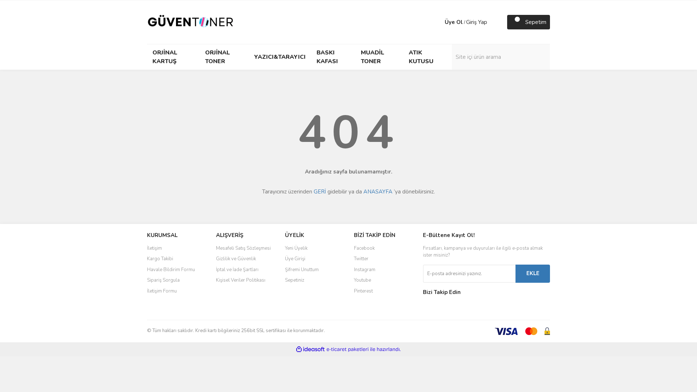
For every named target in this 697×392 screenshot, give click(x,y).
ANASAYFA (377, 191)
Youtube (362, 280)
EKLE (532, 273)
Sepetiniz (294, 280)
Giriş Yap (476, 22)
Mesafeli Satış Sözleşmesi (243, 248)
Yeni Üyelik (296, 248)
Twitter (361, 259)
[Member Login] (437, 22)
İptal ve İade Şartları (237, 269)
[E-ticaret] (347, 349)
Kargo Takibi (160, 259)
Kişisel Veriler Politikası (240, 280)
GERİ (320, 191)
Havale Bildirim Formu (171, 269)
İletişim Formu (162, 291)
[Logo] (190, 22)
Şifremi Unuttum (302, 269)
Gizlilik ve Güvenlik (236, 259)
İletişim (154, 248)
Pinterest (363, 291)
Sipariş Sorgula (163, 280)
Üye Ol (454, 22)
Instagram (364, 269)
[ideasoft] (310, 349)
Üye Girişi (295, 259)
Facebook (364, 248)
